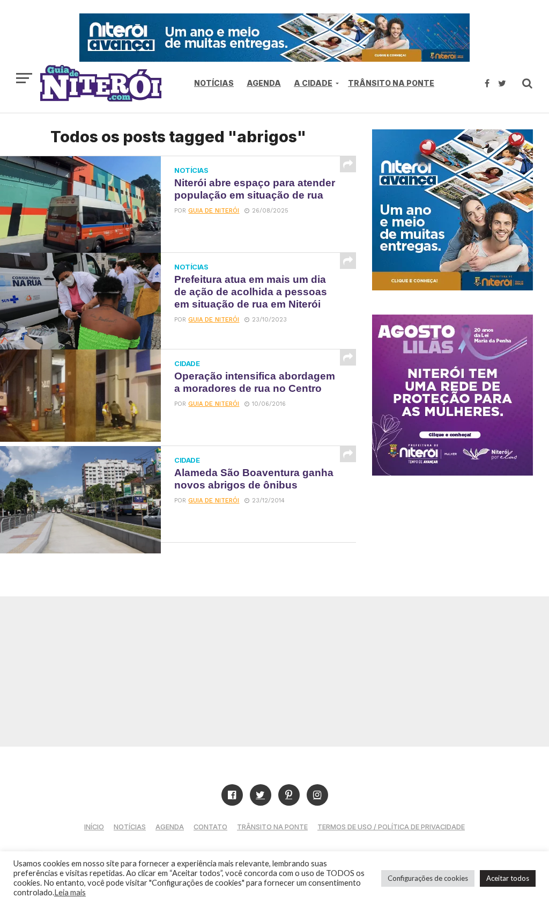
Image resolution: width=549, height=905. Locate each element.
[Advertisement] (274, 671)
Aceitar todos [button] (507, 878)
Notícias (214, 82)
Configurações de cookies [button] (428, 878)
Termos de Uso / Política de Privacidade (391, 827)
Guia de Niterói (213, 210)
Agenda (264, 82)
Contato (210, 827)
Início (94, 827)
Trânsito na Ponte (391, 82)
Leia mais (70, 892)
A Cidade (313, 82)
